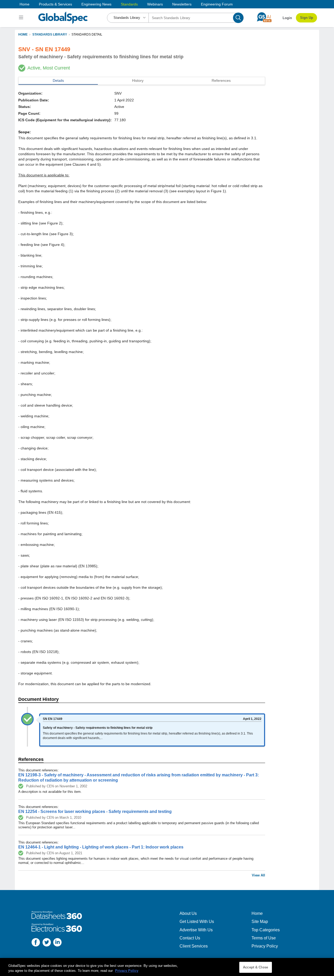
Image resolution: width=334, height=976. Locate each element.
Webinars (155, 4)
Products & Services (55, 4)
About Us (188, 913)
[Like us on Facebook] (36, 943)
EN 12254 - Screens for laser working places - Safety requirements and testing (95, 811)
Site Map (260, 921)
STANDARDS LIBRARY (49, 34)
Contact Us (190, 938)
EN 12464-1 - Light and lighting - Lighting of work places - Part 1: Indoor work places (100, 847)
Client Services (194, 946)
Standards (129, 4)
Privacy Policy (265, 946)
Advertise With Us (196, 930)
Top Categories (266, 930)
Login (287, 18)
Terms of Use (264, 938)
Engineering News (96, 4)
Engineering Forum (217, 4)
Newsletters (182, 4)
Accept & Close (255, 967)
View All (258, 875)
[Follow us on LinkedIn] (57, 943)
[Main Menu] (21, 18)
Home (24, 4)
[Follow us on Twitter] (47, 943)
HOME (23, 34)
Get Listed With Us (197, 921)
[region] (167, 967)
